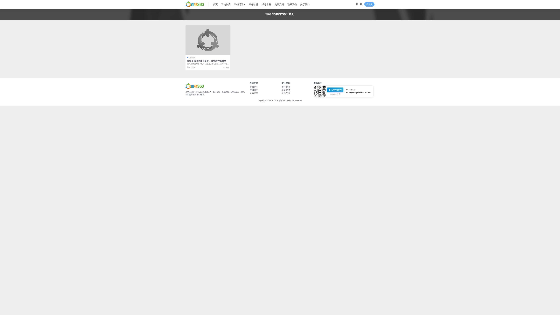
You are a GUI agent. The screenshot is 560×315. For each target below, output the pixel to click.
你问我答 (192, 57)
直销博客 (238, 4)
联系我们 (292, 4)
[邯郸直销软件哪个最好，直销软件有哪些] (208, 40)
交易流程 (279, 4)
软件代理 (286, 93)
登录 (371, 4)
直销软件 (253, 4)
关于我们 (305, 4)
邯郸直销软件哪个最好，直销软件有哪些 (206, 60)
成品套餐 (266, 4)
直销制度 (226, 4)
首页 (215, 4)
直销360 (282, 100)
